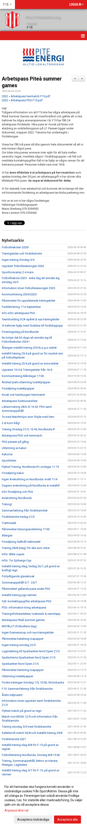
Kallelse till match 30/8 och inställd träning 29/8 (32, 733)
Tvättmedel (9, 523)
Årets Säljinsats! (12, 695)
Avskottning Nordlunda (17, 498)
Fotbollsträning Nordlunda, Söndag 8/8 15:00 (31, 755)
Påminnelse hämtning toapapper (23, 670)
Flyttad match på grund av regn (21, 710)
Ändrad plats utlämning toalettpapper (26, 382)
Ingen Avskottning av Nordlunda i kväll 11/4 (29, 479)
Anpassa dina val (16, 810)
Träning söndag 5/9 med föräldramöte (26, 726)
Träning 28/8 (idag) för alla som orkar (26, 548)
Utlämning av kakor (14, 448)
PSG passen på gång (15, 441)
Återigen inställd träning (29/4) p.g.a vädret (29, 347)
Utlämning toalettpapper (17, 676)
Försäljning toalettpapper (18, 388)
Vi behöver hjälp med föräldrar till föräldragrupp (32, 325)
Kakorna (7, 454)
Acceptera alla (67, 819)
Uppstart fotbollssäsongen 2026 (23, 266)
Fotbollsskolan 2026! (15, 247)
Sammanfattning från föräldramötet (25, 510)
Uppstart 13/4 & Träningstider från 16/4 (27, 369)
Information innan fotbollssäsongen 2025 (28, 288)
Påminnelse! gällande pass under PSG (26, 588)
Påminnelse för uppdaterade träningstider (28, 300)
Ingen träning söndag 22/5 (19, 645)
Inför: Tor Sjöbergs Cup (16, 560)
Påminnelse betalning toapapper (23, 638)
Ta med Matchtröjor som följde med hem (28, 416)
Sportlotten (9, 460)
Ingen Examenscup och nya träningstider (28, 632)
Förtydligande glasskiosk (18, 576)
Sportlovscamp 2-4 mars (17, 272)
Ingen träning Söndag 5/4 (18, 259)
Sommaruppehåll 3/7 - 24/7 (19, 582)
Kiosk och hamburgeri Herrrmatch (23, 394)
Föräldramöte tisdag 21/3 (18, 516)
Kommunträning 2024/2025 (19, 294)
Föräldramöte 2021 (14, 739)
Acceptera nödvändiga (33, 819)
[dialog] (43, 803)
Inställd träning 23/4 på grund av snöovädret (30, 363)
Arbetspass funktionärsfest (19, 401)
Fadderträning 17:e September (21, 306)
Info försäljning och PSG (17, 491)
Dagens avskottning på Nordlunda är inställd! (31, 485)
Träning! (7, 504)
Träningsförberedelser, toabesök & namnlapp (31, 613)
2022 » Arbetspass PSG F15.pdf (22, 100)
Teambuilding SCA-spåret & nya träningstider (30, 319)
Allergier (7, 535)
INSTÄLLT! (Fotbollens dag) (19, 626)
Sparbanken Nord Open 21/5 (20, 663)
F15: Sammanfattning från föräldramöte (27, 688)
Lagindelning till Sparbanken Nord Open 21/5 (31, 651)
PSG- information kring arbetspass (24, 607)
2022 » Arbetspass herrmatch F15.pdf (26, 96)
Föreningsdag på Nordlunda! (20, 331)
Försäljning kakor (13, 473)
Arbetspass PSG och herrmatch (22, 435)
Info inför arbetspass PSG (18, 313)
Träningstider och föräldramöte (22, 253)
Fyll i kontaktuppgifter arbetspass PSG (26, 601)
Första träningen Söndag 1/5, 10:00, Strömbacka (33, 682)
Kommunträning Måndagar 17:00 (23, 376)
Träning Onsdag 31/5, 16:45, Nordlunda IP (28, 429)
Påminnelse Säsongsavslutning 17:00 (26, 529)
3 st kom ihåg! (11, 423)
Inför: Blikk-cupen (13, 554)
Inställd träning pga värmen (19, 595)
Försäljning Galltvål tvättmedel (21, 541)
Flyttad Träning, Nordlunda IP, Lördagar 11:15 (30, 466)
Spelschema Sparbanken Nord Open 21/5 (28, 657)
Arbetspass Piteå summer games (23, 620)
